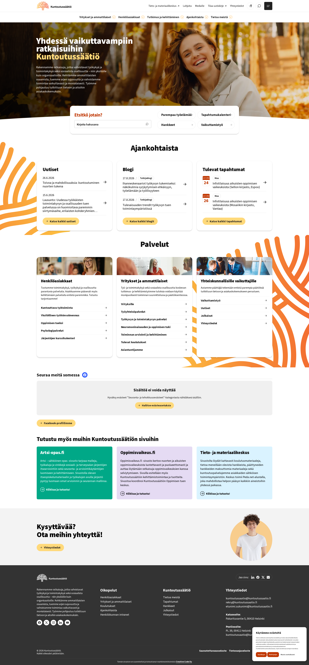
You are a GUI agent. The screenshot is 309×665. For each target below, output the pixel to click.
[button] (97, 17)
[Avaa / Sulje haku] (259, 6)
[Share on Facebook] (257, 577)
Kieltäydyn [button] (273, 654)
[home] (54, 6)
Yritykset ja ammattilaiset (116, 602)
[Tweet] (263, 577)
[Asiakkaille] (143, 17)
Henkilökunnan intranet (114, 615)
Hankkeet (169, 606)
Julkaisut (168, 610)
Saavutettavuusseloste (213, 650)
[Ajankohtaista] (182, 17)
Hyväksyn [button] (261, 654)
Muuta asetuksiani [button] (288, 654)
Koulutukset (107, 606)
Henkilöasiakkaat (110, 597)
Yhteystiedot (171, 615)
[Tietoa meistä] (230, 17)
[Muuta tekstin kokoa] (250, 6)
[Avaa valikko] (268, 6)
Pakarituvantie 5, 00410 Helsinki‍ (245, 618)
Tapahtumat (170, 602)
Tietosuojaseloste (239, 650)
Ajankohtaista (108, 610)
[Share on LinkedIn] (252, 577)
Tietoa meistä (171, 597)
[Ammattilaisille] (114, 17)
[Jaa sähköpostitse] (268, 577)
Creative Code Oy (184, 661)
